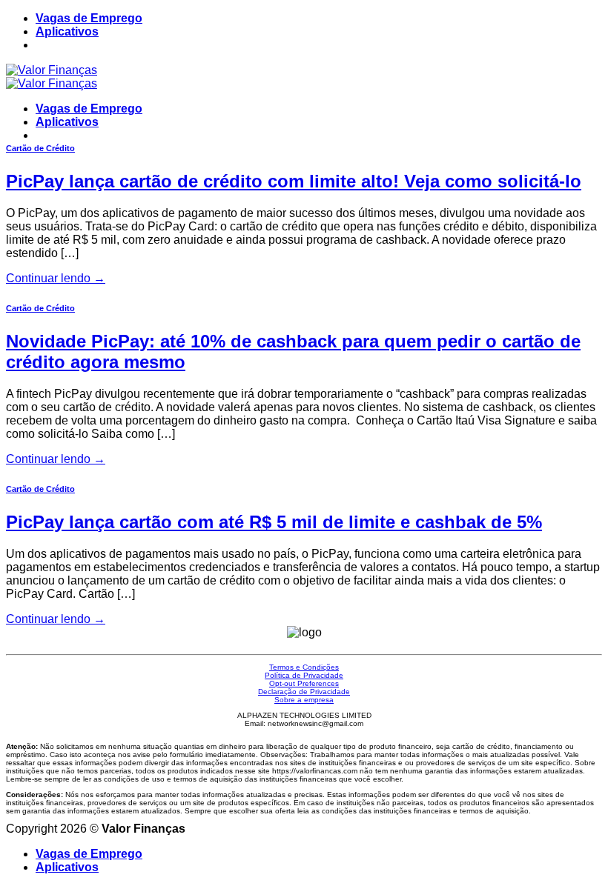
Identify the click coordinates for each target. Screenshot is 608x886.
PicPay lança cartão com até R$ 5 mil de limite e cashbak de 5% (274, 522)
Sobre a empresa (304, 700)
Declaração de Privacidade (304, 691)
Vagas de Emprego (89, 18)
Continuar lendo (55, 278)
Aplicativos (67, 31)
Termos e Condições (304, 667)
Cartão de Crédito (40, 148)
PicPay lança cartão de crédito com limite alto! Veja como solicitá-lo (293, 181)
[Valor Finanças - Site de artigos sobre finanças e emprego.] (51, 77)
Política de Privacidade (304, 675)
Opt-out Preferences (304, 683)
